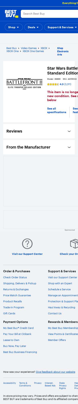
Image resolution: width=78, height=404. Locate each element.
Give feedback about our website (55, 371)
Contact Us (54, 313)
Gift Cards (9, 313)
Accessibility (9, 383)
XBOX (44, 48)
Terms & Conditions (25, 384)
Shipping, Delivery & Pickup (19, 283)
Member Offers (57, 340)
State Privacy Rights (63, 386)
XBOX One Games (33, 51)
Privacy (38, 383)
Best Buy (11, 48)
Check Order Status (15, 277)
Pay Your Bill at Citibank (17, 334)
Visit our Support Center (62, 277)
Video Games (29, 48)
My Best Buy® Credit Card (18, 328)
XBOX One (12, 51)
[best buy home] (11, 14)
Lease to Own (11, 340)
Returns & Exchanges (16, 289)
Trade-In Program (13, 307)
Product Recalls (12, 301)
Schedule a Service (59, 289)
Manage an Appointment (63, 295)
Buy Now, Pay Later (14, 346)
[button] (14, 27)
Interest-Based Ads (50, 384)
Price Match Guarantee (17, 295)
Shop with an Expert (60, 283)
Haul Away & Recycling (61, 307)
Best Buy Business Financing (20, 352)
